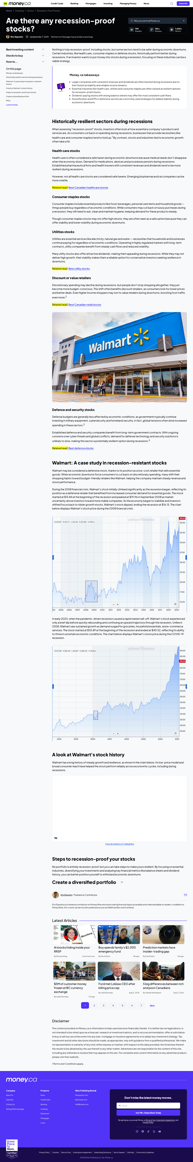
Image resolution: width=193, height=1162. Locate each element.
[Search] (171, 3)
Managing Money (128, 3)
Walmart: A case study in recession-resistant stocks (23, 82)
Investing (108, 3)
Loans (43, 1123)
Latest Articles (12, 105)
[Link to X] (154, 1131)
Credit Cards (57, 3)
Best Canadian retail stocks (85, 304)
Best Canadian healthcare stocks (88, 187)
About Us (9, 1095)
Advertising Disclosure (102, 1152)
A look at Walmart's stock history (19, 88)
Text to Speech (119, 1152)
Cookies (55, 1152)
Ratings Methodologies (15, 1109)
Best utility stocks (79, 268)
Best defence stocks (81, 448)
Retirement (45, 1114)
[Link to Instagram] (137, 1131)
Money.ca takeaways (14, 73)
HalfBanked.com (81, 1104)
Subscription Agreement (165, 1120)
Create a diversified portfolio (17, 96)
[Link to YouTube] (160, 1131)
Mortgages (91, 3)
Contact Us (10, 1104)
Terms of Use (150, 1120)
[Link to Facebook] (143, 1131)
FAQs (8, 101)
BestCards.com (81, 1100)
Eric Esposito (17, 36)
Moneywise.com (81, 1095)
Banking (74, 3)
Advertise (9, 1100)
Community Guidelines (145, 1152)
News (146, 3)
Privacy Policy (148, 1122)
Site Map (130, 1152)
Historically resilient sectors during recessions (24, 77)
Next (152, 1005)
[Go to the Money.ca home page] (17, 3)
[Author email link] (185, 895)
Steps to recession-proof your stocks (21, 92)
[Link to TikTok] (148, 1131)
